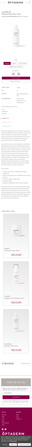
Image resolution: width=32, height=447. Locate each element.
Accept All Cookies (24, 444)
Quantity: (16, 71)
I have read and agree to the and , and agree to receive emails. (16, 400)
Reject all (13, 444)
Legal (17, 416)
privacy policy (8, 401)
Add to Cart (16, 254)
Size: (16, 60)
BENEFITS (5, 118)
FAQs (17, 414)
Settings (4, 444)
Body (3, 420)
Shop (3, 416)
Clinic (3, 424)
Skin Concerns (5, 422)
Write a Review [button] (23, 16)
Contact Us (18, 418)
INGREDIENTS (6, 126)
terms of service (24, 400)
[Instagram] (2, 429)
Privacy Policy (13, 441)
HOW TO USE (6, 122)
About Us (4, 414)
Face (3, 418)
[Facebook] (5, 429)
